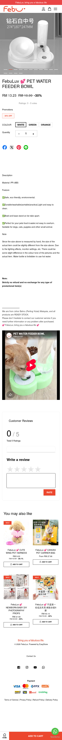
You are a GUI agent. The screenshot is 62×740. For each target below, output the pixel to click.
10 (51, 69)
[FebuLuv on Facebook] (19, 668)
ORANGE (46, 124)
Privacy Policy (25, 699)
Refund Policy (38, 699)
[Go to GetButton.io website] (55, 737)
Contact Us (31, 656)
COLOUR (6, 124)
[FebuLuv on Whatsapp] (43, 668)
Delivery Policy (52, 699)
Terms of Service (11, 699)
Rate (49, 492)
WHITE (20, 124)
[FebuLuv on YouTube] (35, 668)
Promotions (7, 109)
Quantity (6, 132)
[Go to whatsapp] (55, 731)
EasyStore (43, 644)
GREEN (32, 124)
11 (56, 69)
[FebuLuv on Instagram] (27, 668)
